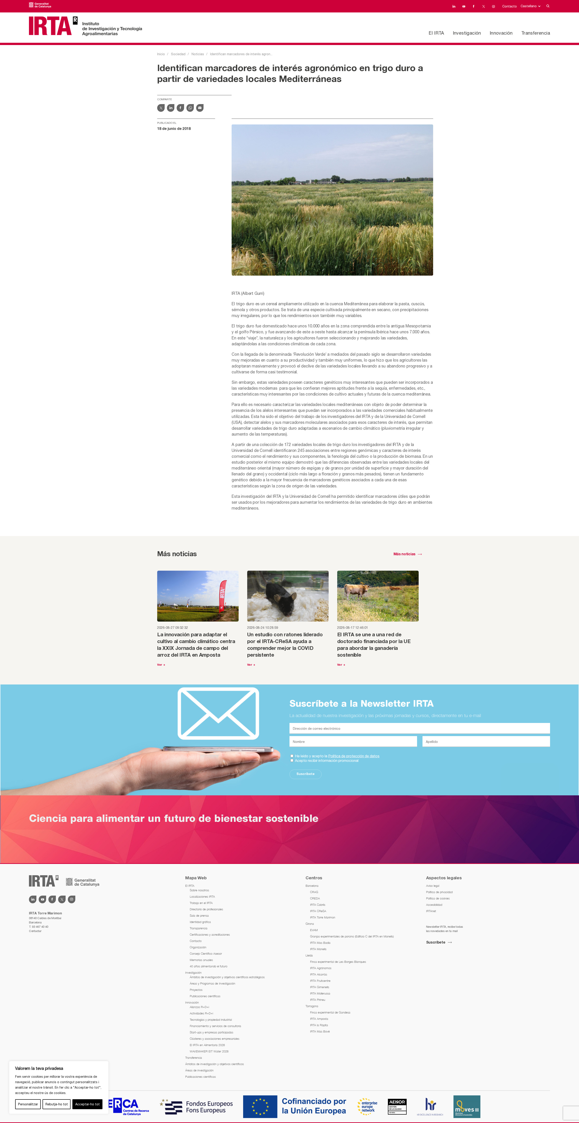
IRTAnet (431, 911)
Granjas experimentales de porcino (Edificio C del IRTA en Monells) (352, 936)
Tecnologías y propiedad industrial (211, 1019)
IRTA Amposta (319, 1018)
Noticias (198, 54)
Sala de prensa (199, 915)
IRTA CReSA (318, 911)
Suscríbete (306, 774)
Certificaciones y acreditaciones (210, 934)
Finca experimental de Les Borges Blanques (338, 961)
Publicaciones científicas (205, 996)
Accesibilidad (434, 904)
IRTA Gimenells (319, 987)
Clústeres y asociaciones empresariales (214, 1038)
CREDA (315, 898)
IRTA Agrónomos (320, 968)
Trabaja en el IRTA (201, 903)
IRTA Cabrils (317, 904)
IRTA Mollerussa (320, 993)
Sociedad (178, 54)
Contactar (35, 931)
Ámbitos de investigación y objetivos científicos (214, 1064)
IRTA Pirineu (317, 999)
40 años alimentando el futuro (208, 966)
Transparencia (198, 928)
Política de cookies (438, 898)
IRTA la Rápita (319, 1025)
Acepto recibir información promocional (326, 760)
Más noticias (404, 554)
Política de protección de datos (354, 756)
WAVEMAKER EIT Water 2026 (209, 1051)
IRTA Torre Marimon (322, 917)
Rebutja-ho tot (56, 1104)
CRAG (314, 892)
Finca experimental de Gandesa (330, 1012)
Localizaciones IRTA (202, 896)
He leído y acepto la (337, 756)
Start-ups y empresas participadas (211, 1032)
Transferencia (535, 33)
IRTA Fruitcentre (320, 980)
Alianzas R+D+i (199, 1007)
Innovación (501, 33)
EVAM (314, 930)
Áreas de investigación (199, 1070)
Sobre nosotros (199, 890)
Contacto (509, 6)
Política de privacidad (439, 892)
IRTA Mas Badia (320, 942)
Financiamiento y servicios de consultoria (215, 1026)
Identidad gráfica (200, 922)
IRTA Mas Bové (320, 1031)
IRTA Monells (318, 949)
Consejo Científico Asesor (206, 953)
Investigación (467, 33)
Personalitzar (28, 1104)
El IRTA (436, 33)
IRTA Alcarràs (318, 974)
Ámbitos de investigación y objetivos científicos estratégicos (227, 977)
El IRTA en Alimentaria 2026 (207, 1045)
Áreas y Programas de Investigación (212, 983)
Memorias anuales (201, 960)
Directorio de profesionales (206, 909)
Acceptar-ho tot (87, 1104)
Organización (198, 947)
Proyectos (196, 990)
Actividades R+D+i (201, 1013)
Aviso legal (432, 885)
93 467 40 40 (40, 926)
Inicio (161, 54)
